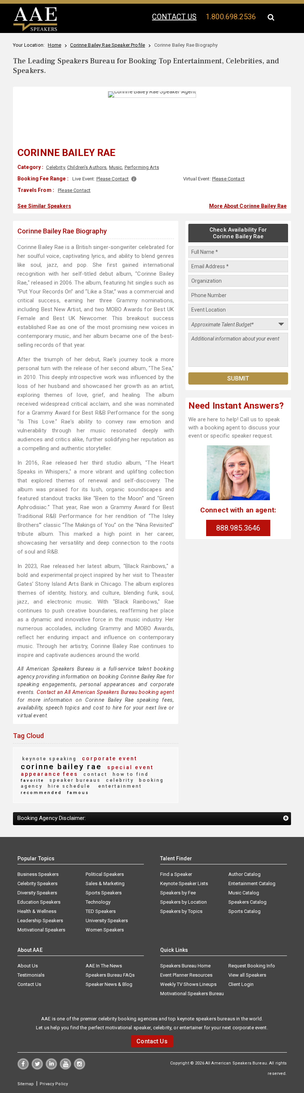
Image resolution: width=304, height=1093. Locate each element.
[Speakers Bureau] (35, 30)
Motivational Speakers (41, 930)
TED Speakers (101, 911)
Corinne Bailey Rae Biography (62, 231)
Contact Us (29, 984)
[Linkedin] (51, 1068)
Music (115, 167)
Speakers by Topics (181, 911)
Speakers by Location (183, 902)
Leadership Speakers (40, 920)
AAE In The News (104, 966)
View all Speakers (247, 975)
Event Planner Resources (186, 975)
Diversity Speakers (37, 893)
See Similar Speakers (44, 206)
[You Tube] (65, 1068)
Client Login (241, 984)
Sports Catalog (244, 911)
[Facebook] (23, 1068)
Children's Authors (87, 167)
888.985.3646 (238, 528)
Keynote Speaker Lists (184, 883)
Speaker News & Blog (109, 984)
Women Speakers (105, 930)
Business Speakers (38, 874)
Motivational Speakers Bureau (192, 993)
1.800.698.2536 (231, 16)
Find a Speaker (176, 874)
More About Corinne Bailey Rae (248, 206)
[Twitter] (37, 1068)
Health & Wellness (36, 911)
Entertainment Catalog (251, 883)
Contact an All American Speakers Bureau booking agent (105, 692)
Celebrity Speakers (37, 883)
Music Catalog (243, 893)
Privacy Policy (54, 1084)
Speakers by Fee (178, 893)
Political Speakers (105, 874)
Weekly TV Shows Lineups (188, 984)
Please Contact (112, 179)
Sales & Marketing (105, 883)
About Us (27, 966)
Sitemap (25, 1084)
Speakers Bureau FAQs (110, 975)
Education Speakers (38, 902)
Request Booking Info (251, 966)
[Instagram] (79, 1068)
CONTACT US (174, 16)
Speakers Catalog (247, 902)
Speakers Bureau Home (185, 966)
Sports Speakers (104, 893)
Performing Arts (142, 167)
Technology (98, 902)
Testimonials (30, 975)
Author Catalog (244, 874)
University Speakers (107, 920)
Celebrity (55, 167)
